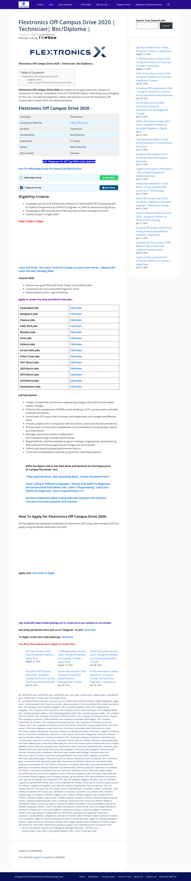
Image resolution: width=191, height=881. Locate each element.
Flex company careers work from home (78, 710)
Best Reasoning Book (65, 476)
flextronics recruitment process (45, 770)
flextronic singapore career (39, 728)
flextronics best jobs (101, 728)
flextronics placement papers (32, 758)
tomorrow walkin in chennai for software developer (62, 803)
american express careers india (63, 701)
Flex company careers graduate (44, 710)
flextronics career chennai (62, 734)
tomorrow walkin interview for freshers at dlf (67, 806)
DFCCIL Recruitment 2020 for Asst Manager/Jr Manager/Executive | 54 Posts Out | (61, 828)
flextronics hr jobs (67, 746)
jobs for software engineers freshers (81, 779)
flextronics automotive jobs (77, 728)
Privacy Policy (108, 876)
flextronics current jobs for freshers (74, 740)
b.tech (21, 704)
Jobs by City (102, 4)
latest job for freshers (93, 782)
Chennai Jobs (86, 695)
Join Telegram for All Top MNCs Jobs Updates (69, 161)
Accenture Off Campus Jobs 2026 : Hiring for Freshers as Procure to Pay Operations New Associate (154, 92)
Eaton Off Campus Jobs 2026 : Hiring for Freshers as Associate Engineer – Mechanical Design (153, 202)
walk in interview (84, 815)
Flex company (30, 707)
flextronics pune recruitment (60, 758)
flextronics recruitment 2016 (98, 761)
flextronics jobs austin (37, 749)
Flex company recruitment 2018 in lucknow (38, 719)
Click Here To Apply (43, 573)
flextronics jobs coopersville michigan (71, 752)
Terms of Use (124, 876)
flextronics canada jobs (38, 734)
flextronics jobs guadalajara (59, 755)
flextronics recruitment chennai (33, 767)
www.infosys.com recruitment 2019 (95, 824)
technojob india (76, 800)
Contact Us (151, 876)
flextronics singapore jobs (78, 773)
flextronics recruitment (73, 761)
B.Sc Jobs (74, 695)
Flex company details (107, 710)
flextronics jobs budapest (87, 749)
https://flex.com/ (79, 122)
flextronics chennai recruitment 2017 (52, 737)
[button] (168, 4)
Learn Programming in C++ (68, 490)
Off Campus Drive (57, 698)
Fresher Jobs (30, 698)
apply (115, 701)
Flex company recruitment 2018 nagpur (77, 719)
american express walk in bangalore (95, 701)
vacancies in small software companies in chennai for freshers (47, 815)
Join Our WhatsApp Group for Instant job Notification (50, 168)
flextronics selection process (74, 770)
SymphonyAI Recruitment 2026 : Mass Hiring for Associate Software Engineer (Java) (153, 246)
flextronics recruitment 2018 (71, 764)
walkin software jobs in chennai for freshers (89, 822)
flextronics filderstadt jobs (54, 743)
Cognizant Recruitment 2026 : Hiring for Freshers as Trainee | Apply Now (153, 261)
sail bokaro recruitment (64, 791)
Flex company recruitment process (58, 722)
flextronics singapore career (52, 773)
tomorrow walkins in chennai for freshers (62, 809)
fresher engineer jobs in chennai (45, 776)
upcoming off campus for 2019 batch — (91, 812)
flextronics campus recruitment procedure (69, 731)
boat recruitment (54, 704)
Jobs (51, 4)
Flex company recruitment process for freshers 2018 (57, 725)
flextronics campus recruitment (33, 731)
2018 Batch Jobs (29, 695)
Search (166, 25)
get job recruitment (33, 779)
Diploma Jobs (99, 695)
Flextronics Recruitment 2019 (99, 764)
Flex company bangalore (49, 707)
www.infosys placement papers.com (61, 824)
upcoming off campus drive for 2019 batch (52, 812)
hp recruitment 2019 (53, 779)
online (97, 788)
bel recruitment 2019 (35, 704)
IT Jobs (40, 698)
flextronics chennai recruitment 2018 (88, 737)
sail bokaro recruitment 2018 (89, 791)
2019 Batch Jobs (45, 695)
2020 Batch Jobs (61, 695)
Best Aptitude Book (39, 476)
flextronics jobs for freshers (32, 755)
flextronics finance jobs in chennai (84, 743)
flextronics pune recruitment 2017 (91, 758)
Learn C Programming (81, 487)
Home (40, 4)
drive (105, 704)
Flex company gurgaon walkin (91, 713)
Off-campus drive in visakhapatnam (65, 788)
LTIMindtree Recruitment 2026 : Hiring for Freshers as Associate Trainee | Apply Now (153, 62)
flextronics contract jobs (44, 740)
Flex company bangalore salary (76, 707)
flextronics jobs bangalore (61, 749)
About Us (138, 876)
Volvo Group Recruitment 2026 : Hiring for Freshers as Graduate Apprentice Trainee (153, 77)
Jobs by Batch (65, 4)
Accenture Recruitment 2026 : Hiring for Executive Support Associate (152, 158)
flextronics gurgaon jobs (46, 746)
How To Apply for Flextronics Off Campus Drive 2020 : (50, 82)
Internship (86, 4)
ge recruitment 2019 (79, 776)
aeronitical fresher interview (35, 701)
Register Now (123, 4)
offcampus (88, 788)
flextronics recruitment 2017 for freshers (38, 764)
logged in (38, 857)
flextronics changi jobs (85, 734)
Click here (76, 314)
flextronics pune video (51, 761)
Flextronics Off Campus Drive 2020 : (40, 76)
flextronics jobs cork (99, 752)
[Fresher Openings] (24, 4)
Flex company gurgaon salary (63, 713)
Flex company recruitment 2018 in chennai (97, 716)
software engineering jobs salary (42, 800)
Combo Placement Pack (94, 476)
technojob (63, 800)
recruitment (106, 788)
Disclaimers (93, 876)
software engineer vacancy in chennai (74, 797)
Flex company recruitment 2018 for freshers (55, 716)
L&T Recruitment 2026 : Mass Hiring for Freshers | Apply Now (40, 655)
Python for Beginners (38, 490)
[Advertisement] (69, 246)
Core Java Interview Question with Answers (51, 501)
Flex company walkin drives (95, 725)
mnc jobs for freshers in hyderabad (68, 785)
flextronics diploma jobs (30, 743)
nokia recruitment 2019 (97, 785)
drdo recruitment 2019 (91, 704)
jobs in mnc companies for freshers (65, 782)
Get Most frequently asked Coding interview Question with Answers (66, 498)
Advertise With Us (168, 876)
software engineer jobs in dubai (59, 794)
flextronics (58, 728)
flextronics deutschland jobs (105, 740)
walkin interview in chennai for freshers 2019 (47, 822)
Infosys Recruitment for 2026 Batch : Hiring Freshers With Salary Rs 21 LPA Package (152, 187)
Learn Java (102, 487)
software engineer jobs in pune (41, 797)
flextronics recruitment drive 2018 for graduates (71, 767)
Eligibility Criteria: (35, 80)
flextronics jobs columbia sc (40, 752)
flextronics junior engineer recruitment (91, 755)
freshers (65, 776)
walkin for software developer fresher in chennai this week (62, 818)
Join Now (110, 177)
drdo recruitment (71, 704)
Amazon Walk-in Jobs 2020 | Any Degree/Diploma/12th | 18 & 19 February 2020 (59, 831)
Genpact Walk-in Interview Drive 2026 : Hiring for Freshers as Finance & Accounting (153, 216)
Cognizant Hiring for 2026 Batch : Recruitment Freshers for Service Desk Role (153, 172)
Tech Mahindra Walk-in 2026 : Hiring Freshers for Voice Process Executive (154, 143)
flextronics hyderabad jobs (89, 746)
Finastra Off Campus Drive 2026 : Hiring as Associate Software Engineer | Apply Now (154, 231)
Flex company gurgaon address (33, 713)
